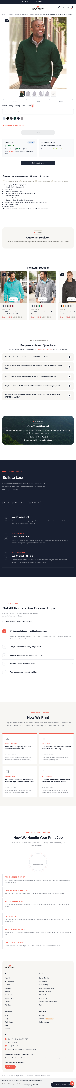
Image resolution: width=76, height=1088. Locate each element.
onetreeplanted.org (45, 440)
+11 (15, 306)
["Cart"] (72, 7)
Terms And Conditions (33, 1075)
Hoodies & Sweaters (21, 14)
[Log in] (68, 7)
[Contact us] (64, 7)
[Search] (59, 7)
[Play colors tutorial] (32, 106)
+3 (73, 306)
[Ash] (4, 118)
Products (10, 14)
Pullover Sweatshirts (35, 14)
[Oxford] (22, 118)
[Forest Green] (15, 118)
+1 (44, 306)
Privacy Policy (45, 1075)
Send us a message (45, 349)
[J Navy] (18, 118)
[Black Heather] (11, 118)
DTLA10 (40, 2)
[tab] (6, 176)
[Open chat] (72, 1083)
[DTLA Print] (38, 7)
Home (4, 14)
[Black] (8, 118)
